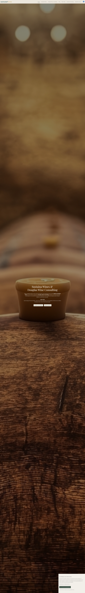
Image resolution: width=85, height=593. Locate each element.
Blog (59, 1)
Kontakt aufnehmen (38, 305)
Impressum (61, 584)
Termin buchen (48, 305)
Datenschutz (67, 584)
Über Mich (63, 1)
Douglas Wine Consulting (52, 1)
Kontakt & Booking (70, 1)
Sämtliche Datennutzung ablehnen (67, 589)
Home (39, 1)
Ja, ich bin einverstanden (65, 587)
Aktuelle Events (78, 1)
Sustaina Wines (44, 1)
